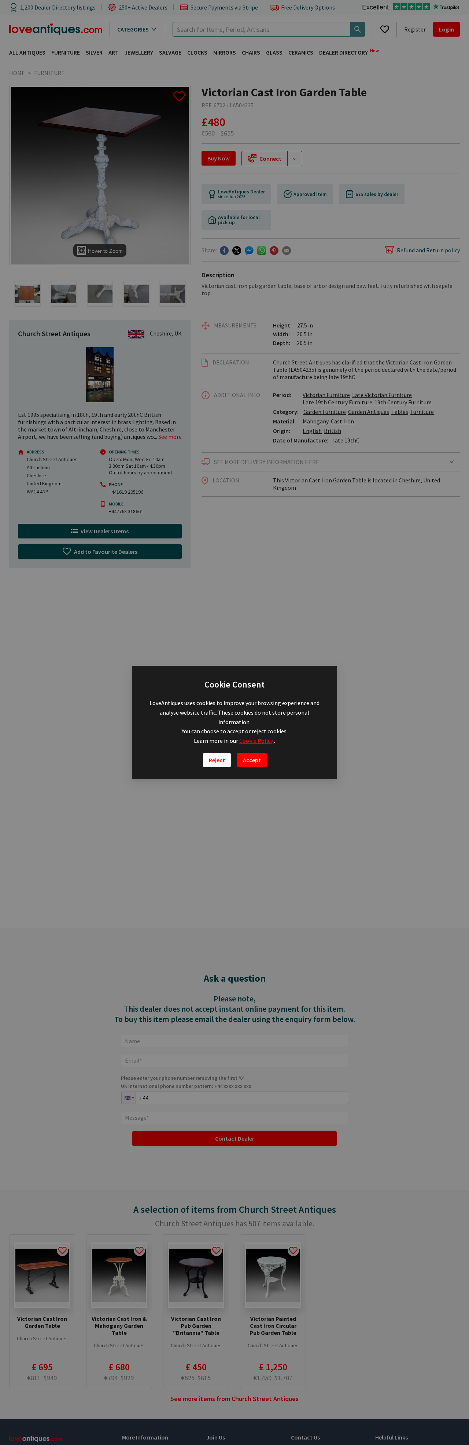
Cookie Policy (256, 740)
